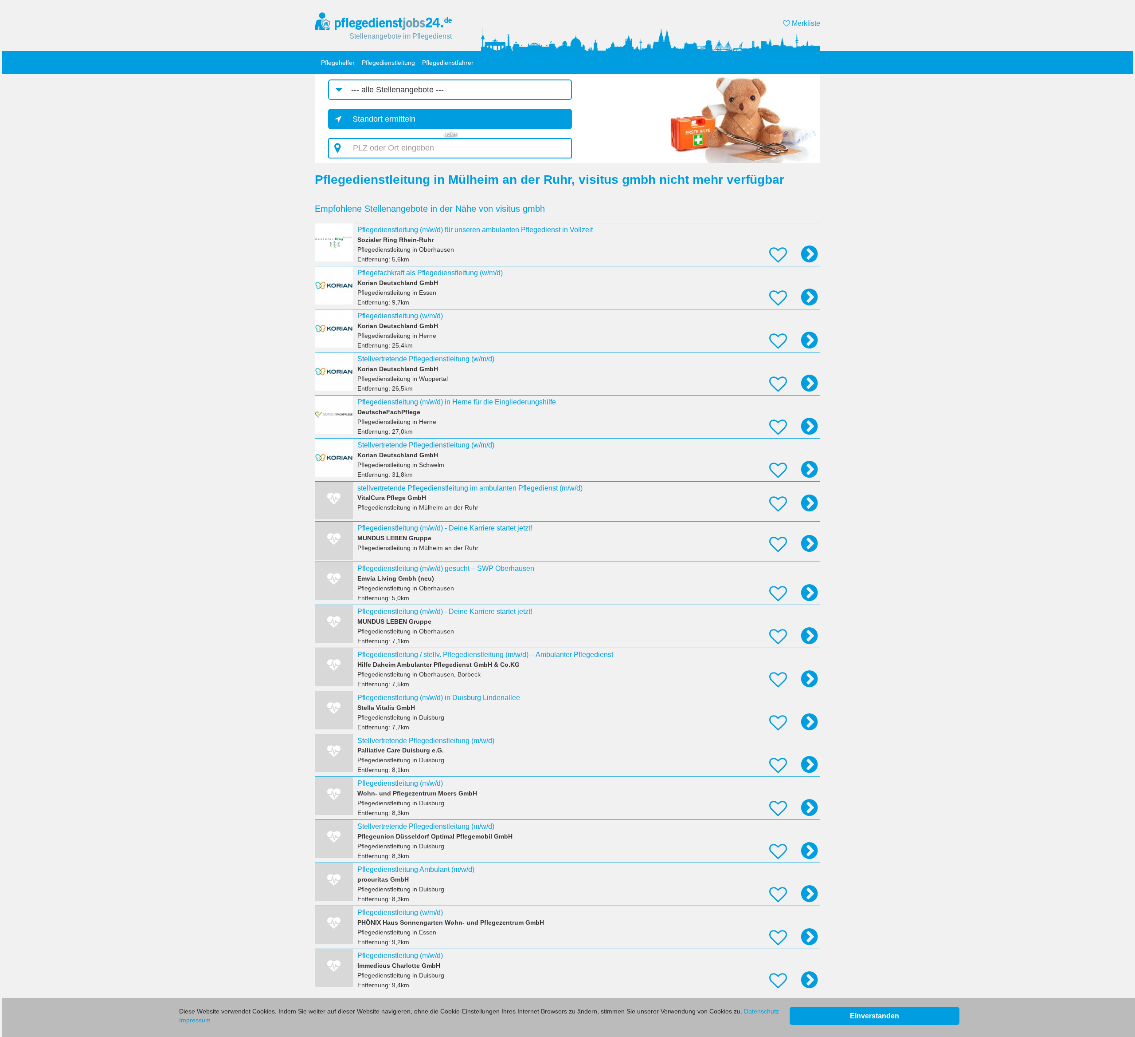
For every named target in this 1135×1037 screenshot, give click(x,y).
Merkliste (805, 23)
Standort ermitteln (383, 119)
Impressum (195, 1020)
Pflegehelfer (338, 62)
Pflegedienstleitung (388, 62)
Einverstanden (874, 1016)
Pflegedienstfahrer (448, 62)
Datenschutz (761, 1011)
